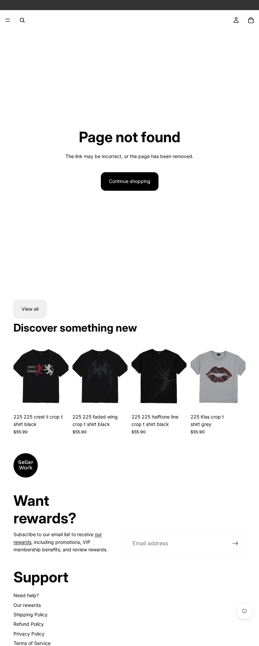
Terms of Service (32, 643)
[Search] (22, 20)
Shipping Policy (30, 614)
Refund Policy (28, 624)
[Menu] (8, 20)
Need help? (26, 595)
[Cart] (250, 20)
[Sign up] (235, 543)
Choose (63, 400)
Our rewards (27, 605)
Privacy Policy (29, 634)
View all (30, 309)
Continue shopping (129, 181)
